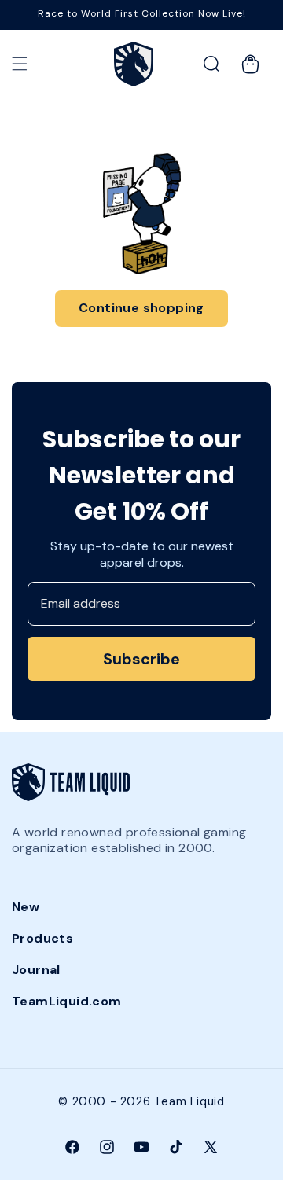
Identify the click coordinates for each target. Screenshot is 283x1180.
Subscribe (141, 659)
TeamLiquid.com (67, 1001)
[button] (19, 63)
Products (42, 938)
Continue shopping (141, 308)
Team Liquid (189, 1101)
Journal (36, 969)
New (25, 907)
